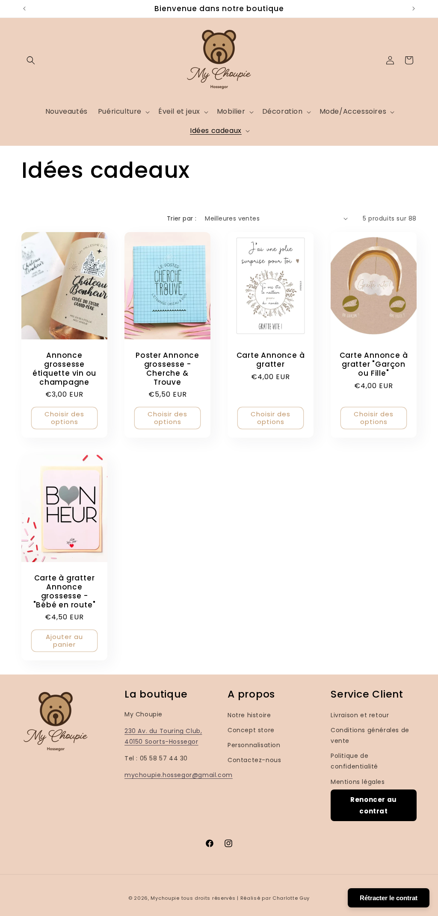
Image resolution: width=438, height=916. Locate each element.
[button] (30, 60)
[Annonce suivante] (413, 8)
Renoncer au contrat (373, 805)
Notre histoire (249, 715)
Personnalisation (254, 745)
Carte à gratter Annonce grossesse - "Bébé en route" (64, 592)
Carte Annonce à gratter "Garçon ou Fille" (374, 364)
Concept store (251, 730)
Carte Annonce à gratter (271, 360)
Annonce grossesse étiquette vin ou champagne (64, 368)
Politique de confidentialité (354, 761)
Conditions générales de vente (370, 735)
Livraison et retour (360, 715)
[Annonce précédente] (24, 8)
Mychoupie (165, 898)
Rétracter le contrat (388, 897)
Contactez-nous (254, 760)
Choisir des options (64, 417)
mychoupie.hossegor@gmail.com (178, 775)
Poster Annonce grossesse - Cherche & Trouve (167, 368)
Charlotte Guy (291, 898)
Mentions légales (358, 782)
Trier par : (181, 218)
